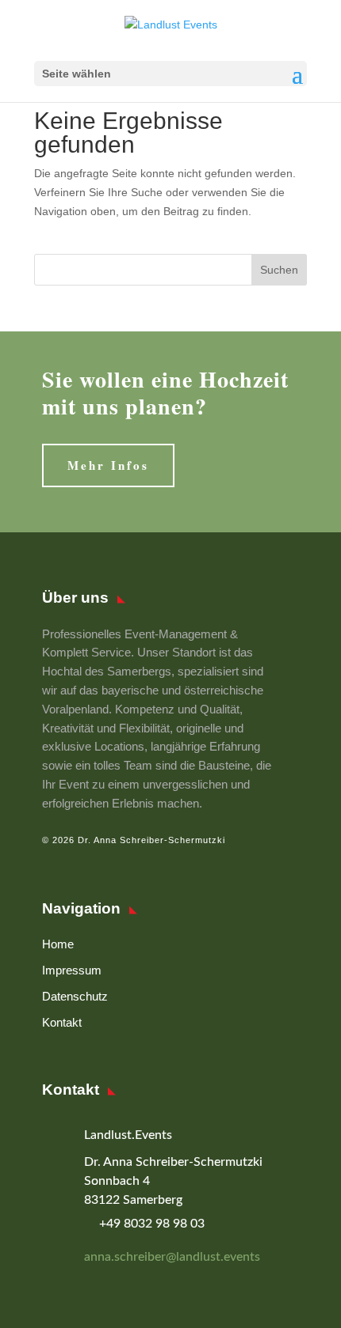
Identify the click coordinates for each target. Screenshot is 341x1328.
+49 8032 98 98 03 (152, 1223)
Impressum (72, 970)
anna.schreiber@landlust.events (172, 1256)
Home (58, 944)
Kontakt (62, 1022)
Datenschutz (75, 996)
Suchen (279, 269)
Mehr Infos (108, 465)
